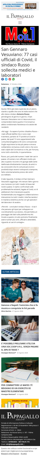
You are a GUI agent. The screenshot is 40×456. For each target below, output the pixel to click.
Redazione (5, 84)
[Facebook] (2, 79)
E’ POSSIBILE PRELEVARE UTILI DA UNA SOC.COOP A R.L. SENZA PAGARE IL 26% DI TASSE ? (20, 346)
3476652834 (12, 442)
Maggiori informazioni (10, 453)
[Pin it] (10, 79)
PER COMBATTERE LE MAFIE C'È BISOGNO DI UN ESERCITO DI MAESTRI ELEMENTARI (17, 388)
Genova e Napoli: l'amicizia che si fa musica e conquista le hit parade (19, 307)
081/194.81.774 (24, 442)
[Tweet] (6, 79)
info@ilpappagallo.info (14, 444)
